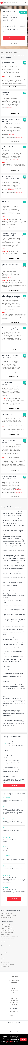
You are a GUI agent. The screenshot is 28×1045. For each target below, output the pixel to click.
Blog (14, 992)
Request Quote (14, 1002)
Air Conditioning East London (8, 930)
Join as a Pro (14, 978)
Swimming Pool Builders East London (10, 936)
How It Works (14, 998)
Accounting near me (6, 962)
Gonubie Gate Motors (6, 913)
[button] (26, 2)
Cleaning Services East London (8, 940)
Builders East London (6, 924)
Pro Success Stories (14, 980)
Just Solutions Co (8, 62)
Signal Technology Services (11, 328)
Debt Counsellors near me (7, 964)
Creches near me (5, 949)
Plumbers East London (6, 928)
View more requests (14, 903)
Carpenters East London (7, 932)
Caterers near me (5, 955)
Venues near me (5, 951)
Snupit (2, 52)
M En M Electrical (8, 176)
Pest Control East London (7, 938)
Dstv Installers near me (6, 958)
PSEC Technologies (8, 440)
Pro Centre (14, 982)
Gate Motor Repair (10, 32)
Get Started (14, 785)
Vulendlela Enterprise (9, 234)
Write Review (19, 110)
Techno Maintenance (9, 476)
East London (9, 52)
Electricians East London (7, 926)
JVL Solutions (6, 202)
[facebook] (10, 1031)
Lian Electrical (7, 382)
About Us (14, 988)
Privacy (12, 1027)
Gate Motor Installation (11, 29)
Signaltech (5, 92)
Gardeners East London (7, 934)
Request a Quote (14, 86)
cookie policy (10, 1041)
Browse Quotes (14, 976)
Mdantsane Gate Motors (7, 917)
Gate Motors (17, 52)
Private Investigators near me (8, 960)
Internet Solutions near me (7, 953)
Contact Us (14, 1004)
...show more (11, 74)
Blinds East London (5, 942)
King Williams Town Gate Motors (9, 915)
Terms (6, 1027)
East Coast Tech (7, 414)
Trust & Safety (14, 1000)
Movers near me (5, 957)
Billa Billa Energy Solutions (11, 296)
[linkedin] (17, 1031)
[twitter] (14, 1031)
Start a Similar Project (14, 899)
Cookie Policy (20, 1027)
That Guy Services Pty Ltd (10, 264)
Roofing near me (5, 966)
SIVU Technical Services (10, 355)
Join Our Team (14, 990)
